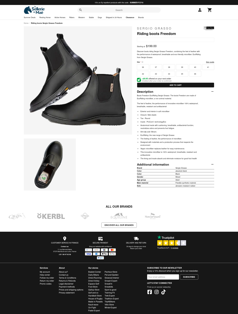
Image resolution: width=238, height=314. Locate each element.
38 (169, 67)
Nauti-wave (93, 304)
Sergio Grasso (154, 28)
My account (45, 271)
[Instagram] (156, 292)
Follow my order (47, 277)
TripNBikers (110, 301)
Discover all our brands (119, 225)
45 (182, 74)
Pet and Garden (112, 274)
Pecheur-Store (111, 271)
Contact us (65, 246)
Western (81, 17)
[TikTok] (163, 292)
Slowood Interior (112, 277)
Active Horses (60, 17)
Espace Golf (93, 283)
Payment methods (67, 286)
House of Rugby (95, 298)
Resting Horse (45, 17)
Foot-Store (93, 286)
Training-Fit (110, 292)
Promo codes (45, 283)
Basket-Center (94, 271)
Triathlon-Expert (112, 298)
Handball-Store (95, 295)
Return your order (136, 248)
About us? (63, 271)
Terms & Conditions (67, 277)
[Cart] (209, 9)
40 (195, 67)
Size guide (210, 62)
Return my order (47, 280)
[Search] (80, 10)
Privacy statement (66, 292)
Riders (71, 17)
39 (182, 67)
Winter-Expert (111, 307)
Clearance (130, 17)
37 (156, 67)
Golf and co (93, 292)
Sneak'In (108, 283)
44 (169, 74)
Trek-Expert (110, 295)
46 (195, 74)
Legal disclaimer (66, 283)
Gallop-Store (93, 289)
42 (143, 74)
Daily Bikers (93, 274)
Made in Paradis (95, 301)
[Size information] (142, 62)
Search (119, 10)
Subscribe (189, 276)
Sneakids (109, 286)
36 (143, 67)
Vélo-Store (109, 304)
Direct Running (95, 277)
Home (26, 23)
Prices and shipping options (71, 289)
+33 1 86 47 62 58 (65, 254)
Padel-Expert (94, 310)
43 (156, 74)
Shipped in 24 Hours (114, 17)
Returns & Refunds (67, 280)
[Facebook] (149, 292)
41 (208, 67)
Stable (91, 17)
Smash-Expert (111, 280)
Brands (141, 17)
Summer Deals (29, 17)
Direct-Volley (93, 280)
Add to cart (176, 85)
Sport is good (110, 289)
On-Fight (92, 307)
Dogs (100, 17)
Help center (45, 274)
